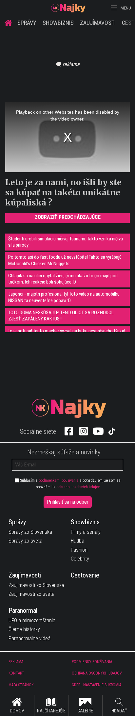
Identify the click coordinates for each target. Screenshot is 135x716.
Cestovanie (85, 575)
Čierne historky (24, 629)
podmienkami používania (59, 480)
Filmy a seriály (86, 532)
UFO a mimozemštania (32, 620)
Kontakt (16, 673)
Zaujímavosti (98, 22)
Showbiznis (58, 22)
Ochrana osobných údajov (97, 673)
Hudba (77, 541)
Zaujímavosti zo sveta (31, 594)
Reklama (16, 661)
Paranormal (23, 610)
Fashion (79, 550)
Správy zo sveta (25, 541)
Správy (26, 22)
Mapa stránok (21, 685)
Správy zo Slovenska (30, 532)
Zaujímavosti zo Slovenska (36, 585)
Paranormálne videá (29, 638)
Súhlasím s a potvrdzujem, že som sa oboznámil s (70, 483)
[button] (113, 7)
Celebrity (80, 559)
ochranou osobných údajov (78, 487)
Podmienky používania (92, 661)
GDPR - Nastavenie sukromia (96, 685)
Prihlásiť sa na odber (67, 502)
